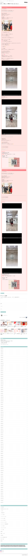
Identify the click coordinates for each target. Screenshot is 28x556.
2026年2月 (2, 359)
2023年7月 (2, 404)
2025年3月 (2, 376)
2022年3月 (2, 425)
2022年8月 (2, 419)
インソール (2, 514)
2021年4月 (2, 440)
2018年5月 (2, 489)
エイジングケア (3, 520)
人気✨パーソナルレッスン (5, 148)
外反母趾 (24, 545)
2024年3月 (2, 393)
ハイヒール (11, 545)
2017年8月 (2, 500)
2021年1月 (2, 442)
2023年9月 (2, 402)
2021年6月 (2, 436)
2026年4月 (2, 355)
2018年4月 (2, 491)
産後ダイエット (5, 546)
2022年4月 (2, 423)
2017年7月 (2, 502)
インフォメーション (3, 516)
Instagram (2, 551)
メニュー (2, 529)
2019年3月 (2, 474)
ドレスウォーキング (8, 545)
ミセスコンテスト (3, 527)
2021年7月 (2, 434)
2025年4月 (2, 374)
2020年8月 (2, 451)
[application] (11, 78)
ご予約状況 (2, 512)
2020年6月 (2, 455)
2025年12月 (2, 363)
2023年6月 (2, 406)
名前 (1, 303)
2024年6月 (2, 387)
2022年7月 (2, 421)
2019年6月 (2, 472)
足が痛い (12, 546)
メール (1, 306)
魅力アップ (24, 546)
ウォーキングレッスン (3, 545)
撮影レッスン (2, 533)
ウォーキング (3, 518)
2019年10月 (2, 470)
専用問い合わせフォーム (10, 157)
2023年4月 (2, 410)
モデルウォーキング (21, 545)
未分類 (2, 535)
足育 (17, 546)
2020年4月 (2, 459)
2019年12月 (2, 466)
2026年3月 (2, 357)
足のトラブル (15, 546)
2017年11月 (2, 498)
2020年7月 (2, 453)
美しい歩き (8, 546)
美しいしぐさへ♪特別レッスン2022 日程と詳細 (7, 11)
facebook (2, 550)
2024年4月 (2, 391)
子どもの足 (2, 546)
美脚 (10, 546)
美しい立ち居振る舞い (4, 537)
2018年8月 (2, 483)
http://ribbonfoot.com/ (4, 344)
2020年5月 (2, 457)
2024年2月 (2, 395)
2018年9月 (2, 481)
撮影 (1, 531)
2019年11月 (2, 468)
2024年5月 (2, 389)
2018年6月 (2, 487)
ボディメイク (14, 545)
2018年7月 (2, 485)
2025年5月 (2, 372)
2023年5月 (2, 408)
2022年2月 (2, 427)
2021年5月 (2, 438)
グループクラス (3, 149)
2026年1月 (2, 361)
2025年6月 (2, 370)
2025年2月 (2, 378)
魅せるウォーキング (20, 546)
